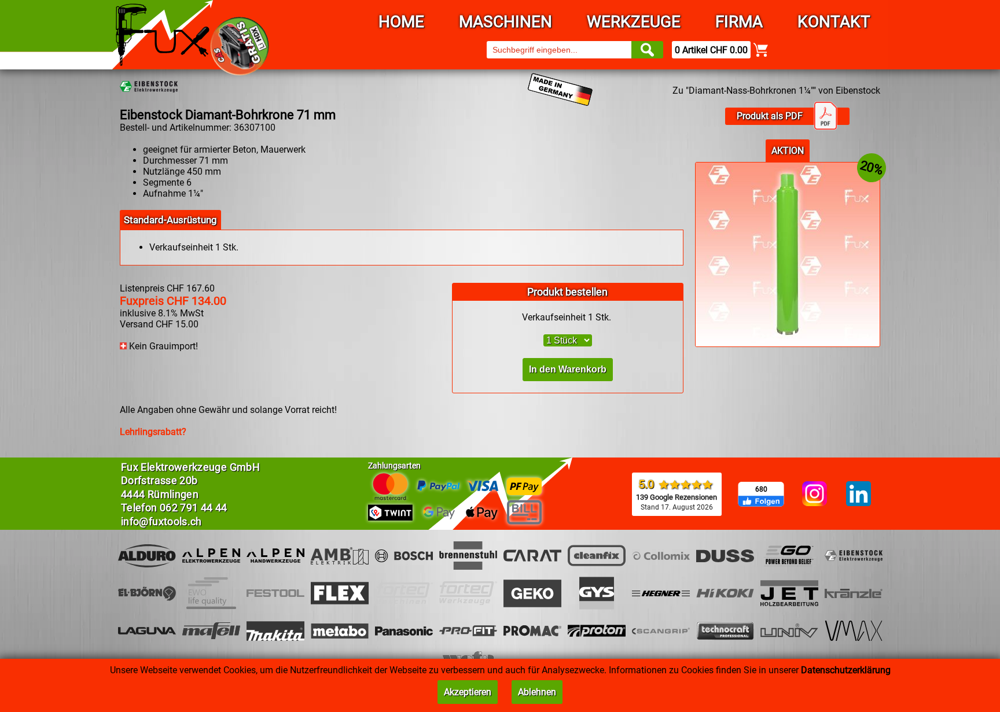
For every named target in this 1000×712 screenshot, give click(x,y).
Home (401, 21)
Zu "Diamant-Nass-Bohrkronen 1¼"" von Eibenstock (776, 90)
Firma (739, 21)
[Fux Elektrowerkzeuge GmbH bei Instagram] (814, 494)
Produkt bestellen (567, 292)
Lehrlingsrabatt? (153, 431)
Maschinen (505, 21)
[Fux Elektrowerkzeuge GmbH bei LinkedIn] (858, 494)
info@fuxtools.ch (161, 521)
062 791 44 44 (193, 507)
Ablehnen (537, 692)
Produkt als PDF (770, 115)
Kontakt (833, 21)
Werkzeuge (634, 21)
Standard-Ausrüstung (170, 220)
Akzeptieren (467, 692)
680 (761, 489)
